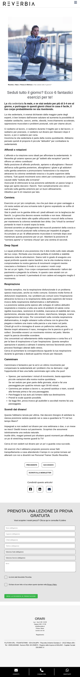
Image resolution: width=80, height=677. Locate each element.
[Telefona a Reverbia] (41, 670)
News (17, 85)
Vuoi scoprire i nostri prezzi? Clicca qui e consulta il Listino (40, 520)
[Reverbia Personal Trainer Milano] (19, 5)
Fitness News (40, 628)
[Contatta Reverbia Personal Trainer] (16, 670)
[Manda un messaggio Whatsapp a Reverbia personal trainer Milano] (67, 670)
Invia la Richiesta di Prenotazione (21, 596)
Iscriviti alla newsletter (40, 472)
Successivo (48, 465)
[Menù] (75, 3)
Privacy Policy (52, 584)
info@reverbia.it (40, 626)
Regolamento (40, 634)
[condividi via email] (49, 489)
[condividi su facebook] (31, 489)
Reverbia (11, 85)
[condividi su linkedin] (40, 489)
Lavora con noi (40, 630)
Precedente (31, 465)
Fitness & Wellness (26, 85)
